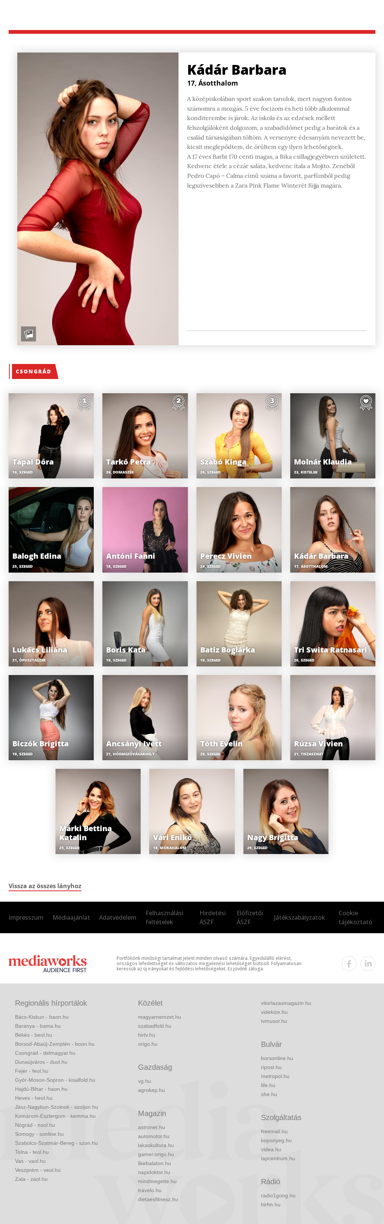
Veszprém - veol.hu (38, 1170)
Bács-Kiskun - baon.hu (42, 1017)
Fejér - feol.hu (31, 1071)
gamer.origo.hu (156, 1154)
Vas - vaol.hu (30, 1161)
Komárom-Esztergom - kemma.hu (55, 1116)
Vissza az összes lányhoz (45, 886)
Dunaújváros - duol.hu (41, 1062)
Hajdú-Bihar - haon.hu (41, 1089)
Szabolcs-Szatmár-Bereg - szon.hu (56, 1143)
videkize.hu (274, 1012)
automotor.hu (154, 1136)
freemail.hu (274, 1131)
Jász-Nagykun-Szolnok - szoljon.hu (56, 1107)
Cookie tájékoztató (355, 917)
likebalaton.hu (154, 1163)
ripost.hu (271, 1067)
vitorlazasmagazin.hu (286, 1003)
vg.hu (144, 1081)
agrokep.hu (151, 1090)
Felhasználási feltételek (164, 917)
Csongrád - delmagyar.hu (45, 1053)
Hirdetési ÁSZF (213, 917)
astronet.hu (151, 1127)
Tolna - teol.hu (32, 1152)
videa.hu (271, 1149)
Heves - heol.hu (33, 1098)
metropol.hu (275, 1076)
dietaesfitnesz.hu (158, 1199)
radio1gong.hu (278, 1195)
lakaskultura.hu (156, 1145)
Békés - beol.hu (33, 1035)
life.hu (268, 1085)
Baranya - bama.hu (38, 1026)
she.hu (269, 1094)
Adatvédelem (117, 917)
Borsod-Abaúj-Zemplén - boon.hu (54, 1044)
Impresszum (26, 917)
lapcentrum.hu (278, 1158)
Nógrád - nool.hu (35, 1125)
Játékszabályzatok (299, 917)
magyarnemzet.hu (159, 1017)
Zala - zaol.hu (31, 1179)
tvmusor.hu (274, 1021)
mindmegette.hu (157, 1181)
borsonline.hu (277, 1058)
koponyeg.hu (276, 1140)
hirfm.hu (270, 1204)
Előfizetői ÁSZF (250, 917)
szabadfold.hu (154, 1026)
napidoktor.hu (154, 1172)
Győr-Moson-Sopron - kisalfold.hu (55, 1080)
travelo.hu (150, 1190)
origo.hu (148, 1044)
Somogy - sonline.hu (39, 1134)
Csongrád (33, 371)
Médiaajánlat (71, 917)
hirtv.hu (146, 1035)
